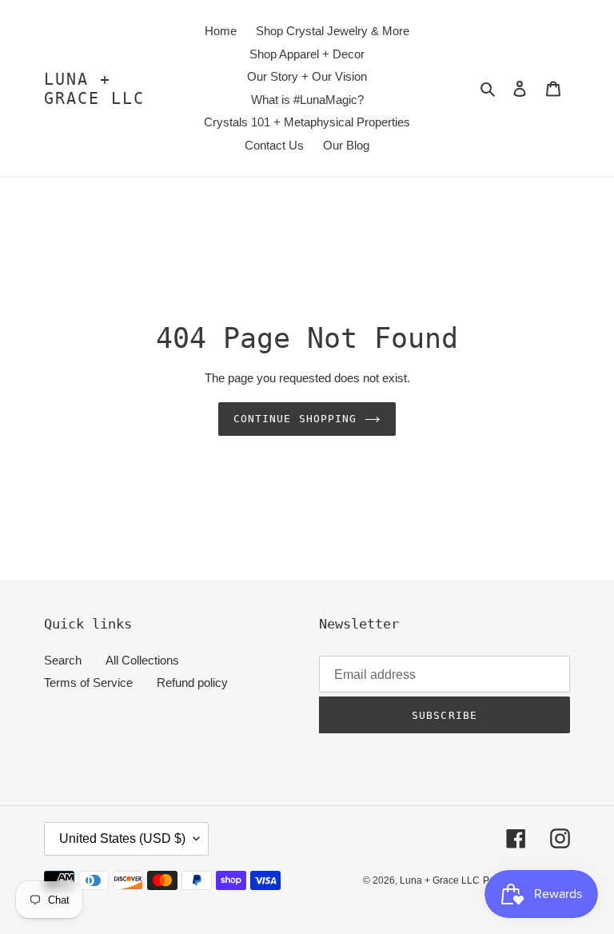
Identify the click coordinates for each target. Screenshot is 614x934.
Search (63, 660)
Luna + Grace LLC (94, 89)
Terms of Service (88, 682)
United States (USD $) (122, 838)
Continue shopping (295, 419)
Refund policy (192, 682)
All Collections (142, 660)
